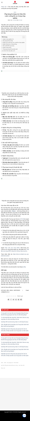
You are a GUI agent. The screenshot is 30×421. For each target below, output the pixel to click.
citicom (20, 20)
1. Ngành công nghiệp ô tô (8, 39)
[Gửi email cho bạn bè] (16, 299)
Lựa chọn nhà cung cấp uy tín (8, 50)
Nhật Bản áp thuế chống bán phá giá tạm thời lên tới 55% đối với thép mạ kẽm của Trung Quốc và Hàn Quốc (15, 329)
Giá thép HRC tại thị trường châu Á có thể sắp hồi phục (14, 321)
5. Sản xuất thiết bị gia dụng (8, 45)
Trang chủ (3, 6)
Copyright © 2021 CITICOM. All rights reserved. (15, 412)
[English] (26, 2)
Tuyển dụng (4, 386)
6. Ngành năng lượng (6, 47)
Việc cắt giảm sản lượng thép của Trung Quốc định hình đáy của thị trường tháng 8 (15, 325)
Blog (15, 12)
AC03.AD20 (16, 362)
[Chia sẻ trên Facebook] (11, 299)
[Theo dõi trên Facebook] (2, 406)
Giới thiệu (3, 384)
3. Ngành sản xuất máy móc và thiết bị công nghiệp (13, 42)
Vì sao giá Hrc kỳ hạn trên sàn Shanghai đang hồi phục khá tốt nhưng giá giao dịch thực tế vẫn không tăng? (14, 313)
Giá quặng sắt (10, 362)
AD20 (5, 362)
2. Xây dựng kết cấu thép (7, 40)
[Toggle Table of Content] (22, 37)
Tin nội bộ (3, 389)
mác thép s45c (22, 365)
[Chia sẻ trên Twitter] (14, 299)
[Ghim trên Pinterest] (19, 299)
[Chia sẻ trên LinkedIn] (21, 299)
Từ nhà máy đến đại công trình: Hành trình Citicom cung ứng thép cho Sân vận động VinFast (15, 318)
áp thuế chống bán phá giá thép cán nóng (9, 365)
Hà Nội (6, 397)
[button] (2, 2)
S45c (2, 362)
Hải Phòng (15, 397)
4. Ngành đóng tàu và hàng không (9, 44)
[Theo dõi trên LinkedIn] (5, 406)
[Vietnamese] (28, 2)
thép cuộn (3, 368)
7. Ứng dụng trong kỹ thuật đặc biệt (10, 49)
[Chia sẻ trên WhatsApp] (9, 299)
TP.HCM (21, 397)
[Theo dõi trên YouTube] (7, 406)
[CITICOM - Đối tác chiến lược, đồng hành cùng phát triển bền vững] (15, 2)
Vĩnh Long (22, 400)
